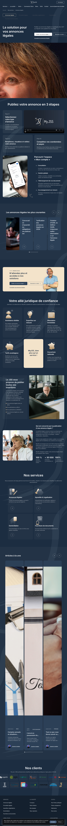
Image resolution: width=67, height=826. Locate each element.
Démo (36, 6)
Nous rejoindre (33, 811)
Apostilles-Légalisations (39, 15)
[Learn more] (24, 247)
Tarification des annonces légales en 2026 (40, 225)
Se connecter (60, 2)
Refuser (60, 821)
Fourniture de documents (11, 18)
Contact (46, 6)
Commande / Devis (29, 6)
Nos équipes (33, 808)
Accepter (53, 821)
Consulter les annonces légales (42, 38)
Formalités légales (23, 15)
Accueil (4, 10)
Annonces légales (15, 497)
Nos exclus (54, 811)
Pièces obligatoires (56, 805)
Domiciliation (52, 15)
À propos (32, 802)
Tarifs (41, 6)
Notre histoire (33, 805)
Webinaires (54, 808)
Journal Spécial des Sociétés (57, 6)
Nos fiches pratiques (56, 802)
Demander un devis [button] (34, 283)
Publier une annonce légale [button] (42, 34)
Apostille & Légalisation (43, 497)
